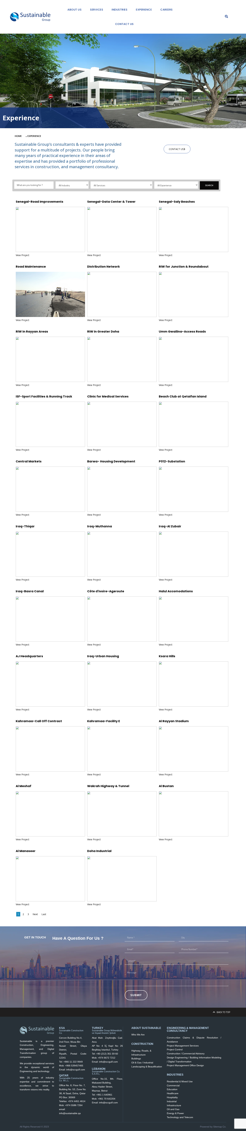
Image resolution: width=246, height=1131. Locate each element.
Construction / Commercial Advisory (185, 1053)
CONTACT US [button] (176, 149)
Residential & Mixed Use (180, 1081)
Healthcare (172, 1093)
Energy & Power (175, 1113)
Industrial (172, 1101)
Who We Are (138, 1034)
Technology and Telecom (180, 1117)
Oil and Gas (173, 1109)
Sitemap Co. (219, 1126)
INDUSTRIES (175, 1074)
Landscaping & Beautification (146, 1066)
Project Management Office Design (185, 1065)
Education (172, 1089)
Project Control (175, 1049)
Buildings (136, 1058)
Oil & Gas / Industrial (142, 1062)
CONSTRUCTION (142, 1043)
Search (209, 185)
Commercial (173, 1085)
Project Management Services (183, 1045)
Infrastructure (174, 1105)
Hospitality (172, 1097)
